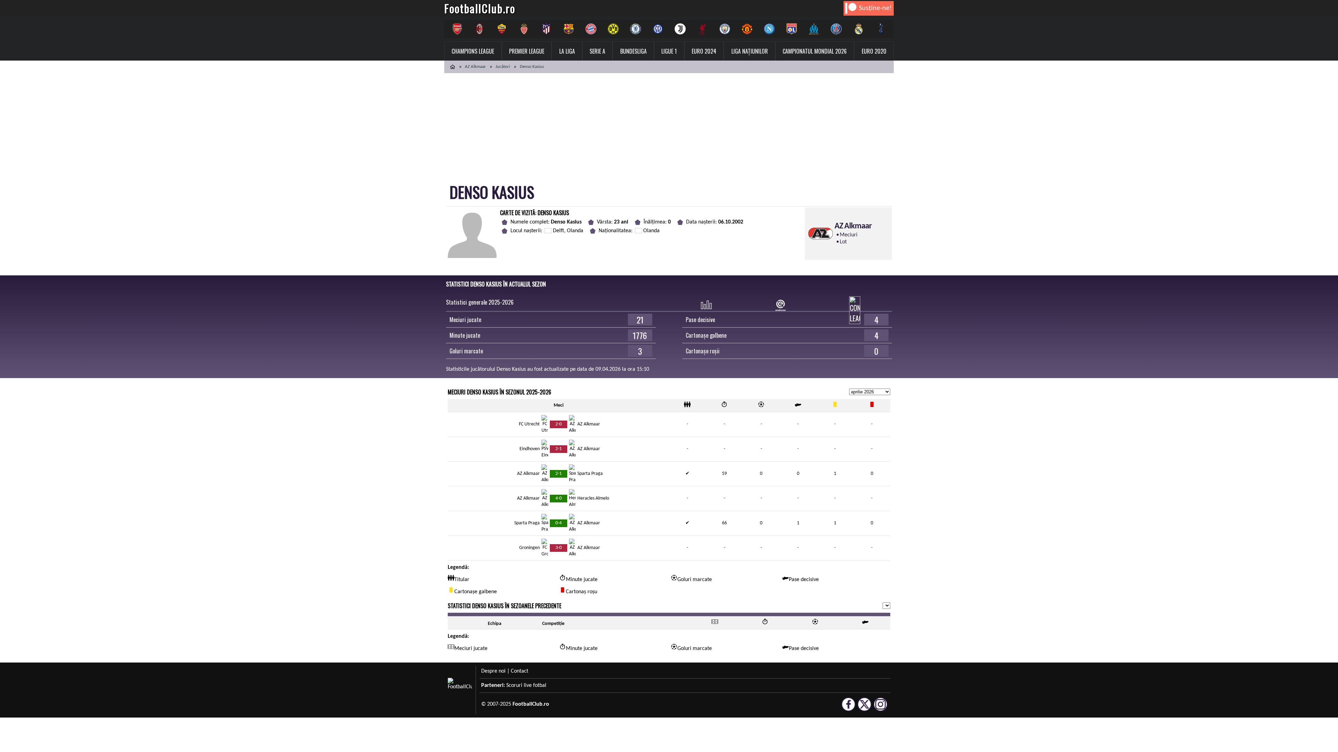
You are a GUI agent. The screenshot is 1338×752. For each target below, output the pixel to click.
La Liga (567, 51)
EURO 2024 (704, 51)
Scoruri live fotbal (526, 685)
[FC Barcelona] (569, 28)
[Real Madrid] (858, 28)
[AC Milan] (479, 28)
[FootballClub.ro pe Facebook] (848, 708)
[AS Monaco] (524, 28)
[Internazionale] (658, 28)
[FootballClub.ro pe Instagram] (880, 708)
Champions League (473, 51)
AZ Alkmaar (475, 66)
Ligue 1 (669, 51)
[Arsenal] (457, 28)
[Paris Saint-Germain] (836, 28)
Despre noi (493, 671)
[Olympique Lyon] (791, 28)
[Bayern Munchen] (591, 28)
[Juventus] (680, 28)
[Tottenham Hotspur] (881, 28)
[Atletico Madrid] (546, 28)
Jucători (502, 66)
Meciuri (849, 235)
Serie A (597, 51)
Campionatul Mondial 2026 (815, 51)
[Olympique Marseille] (814, 28)
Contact (519, 671)
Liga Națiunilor (749, 51)
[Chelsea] (635, 28)
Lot (843, 242)
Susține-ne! (875, 8)
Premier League (526, 51)
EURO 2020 (874, 51)
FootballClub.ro (479, 8)
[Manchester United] (747, 28)
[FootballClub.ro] (452, 67)
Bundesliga (633, 51)
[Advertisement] (669, 125)
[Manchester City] (725, 28)
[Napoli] (769, 28)
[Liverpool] (702, 28)
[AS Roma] (502, 28)
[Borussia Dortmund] (613, 28)
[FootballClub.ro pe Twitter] (864, 708)
